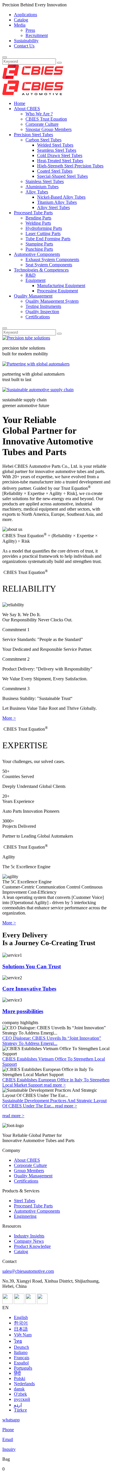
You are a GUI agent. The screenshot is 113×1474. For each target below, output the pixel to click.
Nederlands (24, 1383)
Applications (25, 14)
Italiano (21, 1352)
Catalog (21, 19)
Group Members (29, 1170)
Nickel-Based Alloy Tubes (61, 197)
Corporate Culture (42, 124)
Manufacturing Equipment (61, 285)
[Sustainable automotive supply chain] (38, 389)
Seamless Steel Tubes (56, 150)
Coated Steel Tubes (54, 171)
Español (21, 1362)
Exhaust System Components (52, 259)
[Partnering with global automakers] (36, 363)
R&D (30, 275)
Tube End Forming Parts (47, 238)
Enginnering (25, 1216)
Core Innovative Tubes (29, 989)
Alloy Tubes (36, 191)
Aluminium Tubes (42, 186)
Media (19, 25)
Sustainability (26, 40)
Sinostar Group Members (48, 129)
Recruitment (36, 35)
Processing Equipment (57, 290)
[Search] (4, 57)
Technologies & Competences (41, 269)
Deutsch (21, 1347)
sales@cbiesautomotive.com (28, 1271)
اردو (18, 1404)
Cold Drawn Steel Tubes (59, 155)
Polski (19, 1378)
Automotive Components (37, 254)
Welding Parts (38, 223)
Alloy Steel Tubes (53, 207)
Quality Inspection (42, 311)
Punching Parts (39, 249)
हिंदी (17, 1373)
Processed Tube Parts (33, 212)
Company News (29, 1241)
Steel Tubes (24, 1200)
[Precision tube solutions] (26, 337)
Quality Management (33, 295)
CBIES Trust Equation (46, 119)
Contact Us (24, 45)
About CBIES (27, 108)
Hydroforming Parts (43, 228)
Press (30, 30)
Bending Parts (38, 217)
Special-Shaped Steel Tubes (62, 176)
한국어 (21, 1322)
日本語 (21, 1329)
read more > (55, 1085)
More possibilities (22, 1011)
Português (23, 1368)
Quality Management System (52, 301)
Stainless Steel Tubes (44, 181)
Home (19, 103)
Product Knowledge (32, 1246)
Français (21, 1357)
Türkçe (20, 1409)
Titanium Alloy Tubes (57, 202)
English (21, 1317)
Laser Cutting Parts (43, 233)
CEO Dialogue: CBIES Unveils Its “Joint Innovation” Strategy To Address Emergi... (51, 1041)
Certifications (37, 316)
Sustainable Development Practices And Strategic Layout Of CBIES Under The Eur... (54, 1103)
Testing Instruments (43, 306)
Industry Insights (29, 1235)
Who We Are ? (39, 113)
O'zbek (20, 1394)
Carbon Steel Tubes (43, 139)
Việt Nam (23, 1334)
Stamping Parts (39, 243)
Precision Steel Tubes (33, 134)
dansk (19, 1388)
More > (9, 718)
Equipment (35, 280)
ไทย (18, 1341)
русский (22, 1399)
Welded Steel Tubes (55, 145)
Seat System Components (48, 264)
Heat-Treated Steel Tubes (60, 160)
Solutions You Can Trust (31, 966)
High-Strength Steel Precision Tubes (70, 165)
